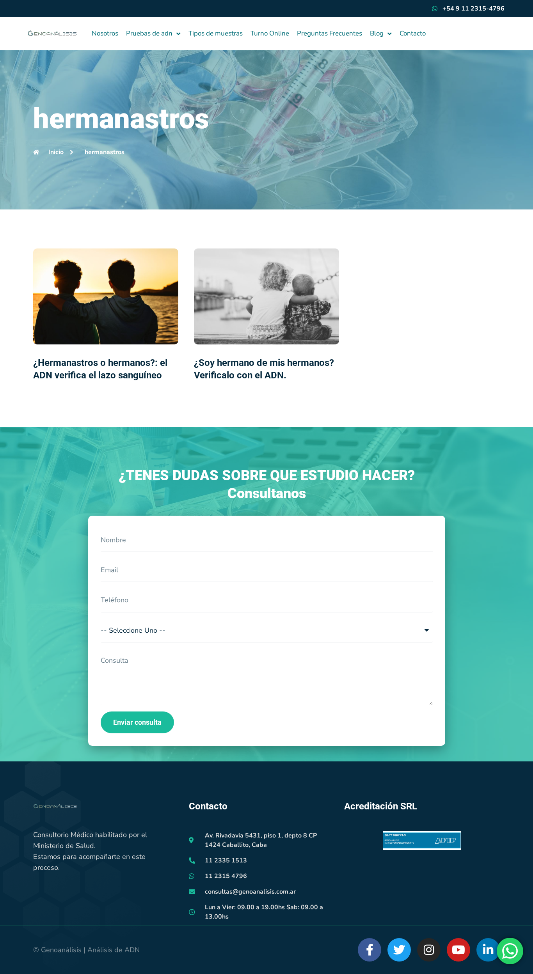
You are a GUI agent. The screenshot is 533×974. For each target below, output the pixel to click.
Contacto (413, 33)
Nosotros (105, 33)
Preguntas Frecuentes (329, 33)
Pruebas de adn (149, 33)
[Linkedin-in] (488, 950)
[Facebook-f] (369, 950)
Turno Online (270, 33)
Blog (377, 33)
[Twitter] (399, 950)
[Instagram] (429, 950)
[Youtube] (458, 950)
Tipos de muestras (215, 33)
